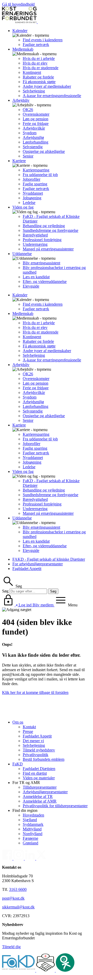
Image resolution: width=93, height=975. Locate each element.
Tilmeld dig (11, 947)
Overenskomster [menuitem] (36, 114)
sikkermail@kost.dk (18, 907)
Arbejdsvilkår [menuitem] (34, 128)
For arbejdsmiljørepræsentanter (37, 564)
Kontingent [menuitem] (32, 72)
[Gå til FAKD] (19, 970)
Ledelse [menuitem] (29, 202)
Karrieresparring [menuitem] (36, 170)
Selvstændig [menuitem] (33, 147)
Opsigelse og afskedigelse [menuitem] (44, 151)
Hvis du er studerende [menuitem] (40, 68)
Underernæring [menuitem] (35, 244)
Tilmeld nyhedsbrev (39, 750)
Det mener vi (33, 741)
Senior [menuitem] (28, 156)
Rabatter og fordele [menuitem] (38, 77)
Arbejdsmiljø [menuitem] (33, 137)
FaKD (17, 764)
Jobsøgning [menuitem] (32, 198)
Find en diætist (35, 773)
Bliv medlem (44, 605)
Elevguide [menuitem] (31, 286)
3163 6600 (18, 889)
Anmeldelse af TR (38, 796)
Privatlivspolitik (35, 754)
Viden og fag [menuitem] (23, 207)
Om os (17, 722)
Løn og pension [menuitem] (35, 119)
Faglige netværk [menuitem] (36, 44)
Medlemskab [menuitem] (22, 49)
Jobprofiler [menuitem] (31, 179)
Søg (5, 591)
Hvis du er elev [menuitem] (35, 63)
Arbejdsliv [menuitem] (20, 100)
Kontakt (29, 727)
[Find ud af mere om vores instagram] (19, 858)
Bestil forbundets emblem (43, 759)
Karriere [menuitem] (19, 160)
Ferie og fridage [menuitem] (36, 123)
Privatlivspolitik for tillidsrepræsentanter (55, 806)
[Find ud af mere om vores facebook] (7, 858)
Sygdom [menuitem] (29, 133)
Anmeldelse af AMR (40, 801)
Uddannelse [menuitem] (22, 253)
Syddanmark (33, 824)
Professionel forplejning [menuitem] (42, 239)
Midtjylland (32, 829)
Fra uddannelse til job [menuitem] (40, 174)
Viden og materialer (39, 778)
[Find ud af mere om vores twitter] (41, 858)
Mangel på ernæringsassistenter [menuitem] (48, 249)
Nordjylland (32, 833)
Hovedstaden (33, 815)
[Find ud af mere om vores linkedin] (30, 858)
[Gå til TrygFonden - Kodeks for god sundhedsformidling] (46, 970)
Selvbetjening (34, 745)
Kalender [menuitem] (19, 30)
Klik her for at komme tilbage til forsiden (35, 692)
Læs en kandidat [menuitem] (36, 277)
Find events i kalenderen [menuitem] (43, 40)
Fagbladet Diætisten (39, 768)
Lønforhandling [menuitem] (35, 142)
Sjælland (30, 820)
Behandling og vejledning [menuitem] (44, 226)
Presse (28, 731)
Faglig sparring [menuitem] (35, 184)
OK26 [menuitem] (28, 109)
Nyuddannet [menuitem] (33, 193)
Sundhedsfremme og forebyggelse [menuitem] (50, 230)
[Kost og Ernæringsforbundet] (37, 22)
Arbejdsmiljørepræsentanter (45, 792)
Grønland (30, 843)
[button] (12, 586)
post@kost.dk (13, 898)
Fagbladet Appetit (26, 568)
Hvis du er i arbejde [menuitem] (39, 58)
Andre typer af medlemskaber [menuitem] (47, 86)
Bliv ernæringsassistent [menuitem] (41, 263)
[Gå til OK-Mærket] (65, 970)
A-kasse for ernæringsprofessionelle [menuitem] (52, 95)
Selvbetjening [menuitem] (34, 91)
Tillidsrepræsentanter (40, 787)
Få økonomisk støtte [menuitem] (39, 82)
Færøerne (30, 838)
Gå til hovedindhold (18, 4)
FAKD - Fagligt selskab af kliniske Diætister (48, 559)
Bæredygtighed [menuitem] (35, 235)
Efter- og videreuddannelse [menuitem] (45, 281)
